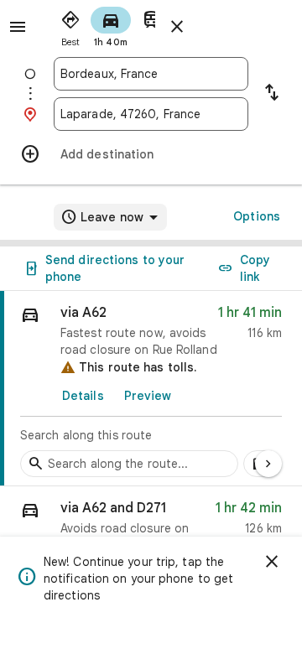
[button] (151, 530)
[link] (151, 388)
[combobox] (151, 74)
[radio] (70, 25)
